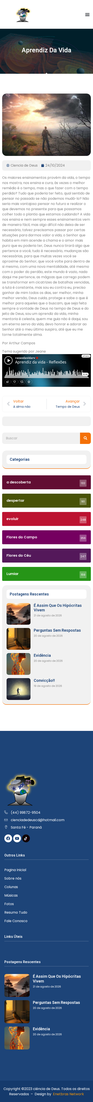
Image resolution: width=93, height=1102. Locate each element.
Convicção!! (44, 680)
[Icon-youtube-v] (17, 838)
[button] (87, 14)
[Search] (85, 438)
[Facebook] (8, 838)
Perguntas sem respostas (57, 630)
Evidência (42, 655)
